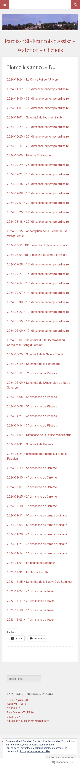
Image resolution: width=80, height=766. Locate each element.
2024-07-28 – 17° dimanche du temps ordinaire (38, 264)
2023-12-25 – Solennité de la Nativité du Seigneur (39, 581)
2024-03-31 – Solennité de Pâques (30, 444)
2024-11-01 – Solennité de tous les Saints (35, 117)
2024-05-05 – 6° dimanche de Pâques (32, 397)
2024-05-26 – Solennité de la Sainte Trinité (35, 354)
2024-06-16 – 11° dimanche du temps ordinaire (38, 321)
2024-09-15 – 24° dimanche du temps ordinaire (38, 184)
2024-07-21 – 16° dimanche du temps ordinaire (38, 274)
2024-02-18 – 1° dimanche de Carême (32, 506)
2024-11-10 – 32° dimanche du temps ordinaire (38, 98)
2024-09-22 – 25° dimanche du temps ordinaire (38, 174)
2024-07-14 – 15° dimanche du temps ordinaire (38, 283)
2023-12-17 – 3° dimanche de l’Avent (31, 601)
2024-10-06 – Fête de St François (29, 155)
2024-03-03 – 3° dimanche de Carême (32, 487)
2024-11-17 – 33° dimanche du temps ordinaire (38, 89)
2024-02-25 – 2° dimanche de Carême (32, 496)
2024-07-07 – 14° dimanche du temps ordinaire (38, 293)
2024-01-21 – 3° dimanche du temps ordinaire (37, 544)
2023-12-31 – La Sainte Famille (27, 572)
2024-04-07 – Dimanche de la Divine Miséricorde (39, 435)
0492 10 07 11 (15, 716)
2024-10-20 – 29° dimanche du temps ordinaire (38, 136)
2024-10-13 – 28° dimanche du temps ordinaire (38, 146)
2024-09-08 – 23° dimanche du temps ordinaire (38, 193)
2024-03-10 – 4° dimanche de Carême (32, 477)
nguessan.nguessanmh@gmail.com (28, 720)
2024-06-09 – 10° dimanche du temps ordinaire (38, 330)
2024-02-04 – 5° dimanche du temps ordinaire (37, 525)
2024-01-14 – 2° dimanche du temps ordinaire (37, 553)
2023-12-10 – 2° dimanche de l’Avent (31, 610)
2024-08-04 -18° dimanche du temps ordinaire (37, 255)
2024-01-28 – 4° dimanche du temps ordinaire (37, 534)
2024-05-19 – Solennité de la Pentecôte (33, 364)
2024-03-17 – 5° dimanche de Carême (32, 468)
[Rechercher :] (24, 678)
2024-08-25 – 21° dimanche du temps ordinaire (38, 212)
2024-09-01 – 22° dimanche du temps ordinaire (38, 203)
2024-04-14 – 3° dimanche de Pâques (32, 425)
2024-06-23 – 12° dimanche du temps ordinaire (38, 312)
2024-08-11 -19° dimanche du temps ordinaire (37, 245)
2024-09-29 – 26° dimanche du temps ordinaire (38, 165)
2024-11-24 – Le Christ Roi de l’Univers (33, 79)
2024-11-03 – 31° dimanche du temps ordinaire (38, 108)
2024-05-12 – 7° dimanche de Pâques (32, 373)
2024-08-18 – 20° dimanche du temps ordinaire (38, 221)
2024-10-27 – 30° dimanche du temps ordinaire (38, 127)
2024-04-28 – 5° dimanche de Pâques (32, 406)
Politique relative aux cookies (35, 751)
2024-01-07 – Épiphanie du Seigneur (31, 563)
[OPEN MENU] (4, 4)
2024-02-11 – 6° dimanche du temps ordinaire (37, 515)
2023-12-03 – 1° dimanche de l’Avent (31, 619)
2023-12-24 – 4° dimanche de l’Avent (31, 591)
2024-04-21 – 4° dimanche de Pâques (32, 416)
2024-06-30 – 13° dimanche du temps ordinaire (38, 302)
